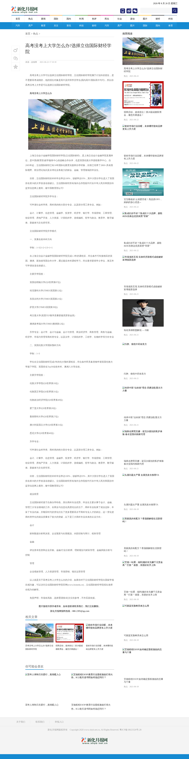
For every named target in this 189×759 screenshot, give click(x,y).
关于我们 (20, 722)
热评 (94, 19)
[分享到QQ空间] (16, 67)
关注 (56, 25)
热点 (30, 19)
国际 (56, 19)
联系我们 (40, 722)
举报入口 (59, 722)
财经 (158, 19)
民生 (107, 19)
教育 (43, 25)
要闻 (43, 19)
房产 (30, 25)
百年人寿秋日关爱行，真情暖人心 (42, 705)
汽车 (18, 25)
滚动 (132, 19)
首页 (18, 19)
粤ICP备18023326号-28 (130, 730)
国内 (69, 19)
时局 (81, 19)
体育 (170, 25)
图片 (145, 19)
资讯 (69, 25)
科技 (170, 19)
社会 (119, 19)
